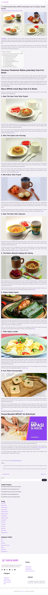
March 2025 (3, 505)
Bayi (2, 541)
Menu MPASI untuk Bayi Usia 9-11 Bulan (10, 55)
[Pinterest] (14, 569)
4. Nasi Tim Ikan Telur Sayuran (10, 60)
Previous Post (5, 474)
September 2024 (4, 517)
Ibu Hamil (3, 543)
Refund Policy (28, 568)
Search (2, 477)
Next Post (44, 474)
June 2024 (3, 524)
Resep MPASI (8, 10)
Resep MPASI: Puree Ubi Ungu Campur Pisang (11, 491)
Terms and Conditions (30, 571)
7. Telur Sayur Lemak (8, 64)
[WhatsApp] (7, 569)
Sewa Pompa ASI (7, 582)
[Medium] (9, 569)
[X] (12, 569)
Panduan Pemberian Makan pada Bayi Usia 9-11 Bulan (13, 53)
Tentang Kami (6, 579)
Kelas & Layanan (7, 580)
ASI (2, 538)
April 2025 (3, 503)
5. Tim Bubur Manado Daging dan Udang (11, 61)
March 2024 (3, 530)
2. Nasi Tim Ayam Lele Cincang (10, 57)
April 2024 (3, 528)
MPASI (3, 10)
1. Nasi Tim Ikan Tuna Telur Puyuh (10, 56)
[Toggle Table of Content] (21, 52)
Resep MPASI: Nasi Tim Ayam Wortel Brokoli (10, 496)
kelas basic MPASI (40, 447)
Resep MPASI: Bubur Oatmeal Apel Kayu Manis (11, 486)
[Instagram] (2, 569)
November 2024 (4, 513)
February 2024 (4, 532)
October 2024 (4, 515)
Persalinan (3, 549)
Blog (5, 583)
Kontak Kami (6, 577)
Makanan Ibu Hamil (5, 545)
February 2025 (4, 507)
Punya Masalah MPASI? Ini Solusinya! (10, 66)
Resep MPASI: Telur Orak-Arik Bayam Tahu (10, 489)
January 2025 (4, 509)
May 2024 (3, 526)
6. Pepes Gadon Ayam (8, 62)
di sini (13, 132)
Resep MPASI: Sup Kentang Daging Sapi (9, 494)
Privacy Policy (28, 566)
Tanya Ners (3, 38)
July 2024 (3, 522)
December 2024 (4, 511)
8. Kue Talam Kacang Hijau (9, 65)
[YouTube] (4, 569)
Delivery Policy (28, 569)
